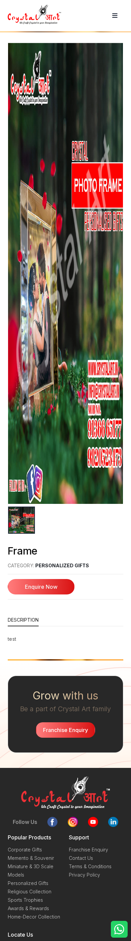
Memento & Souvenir (31, 858)
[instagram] (73, 822)
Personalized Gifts (62, 565)
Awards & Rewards (28, 908)
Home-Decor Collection (34, 917)
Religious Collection (29, 891)
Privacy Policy (84, 875)
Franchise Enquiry (88, 849)
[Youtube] (93, 822)
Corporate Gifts (25, 849)
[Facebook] (52, 822)
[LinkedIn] (113, 822)
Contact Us (81, 858)
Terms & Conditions (90, 866)
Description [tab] (23, 620)
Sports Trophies (25, 900)
